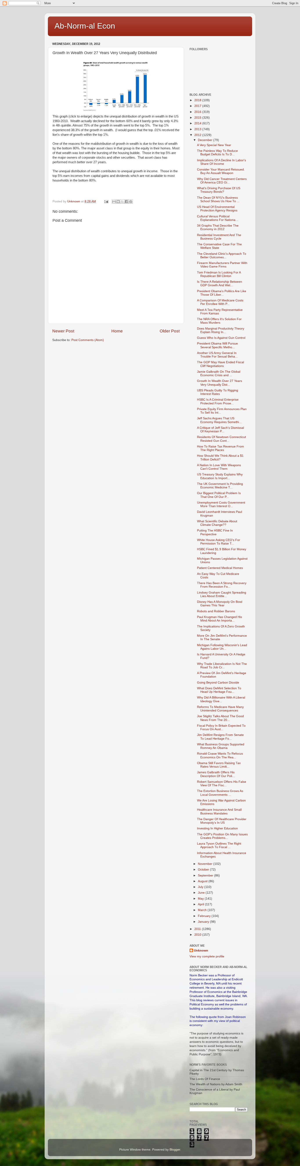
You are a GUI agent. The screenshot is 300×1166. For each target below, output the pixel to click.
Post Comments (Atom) (87, 340)
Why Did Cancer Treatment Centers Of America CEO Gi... (222, 180)
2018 (198, 100)
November (205, 863)
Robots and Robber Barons (216, 611)
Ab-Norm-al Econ (84, 25)
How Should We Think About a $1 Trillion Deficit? (220, 457)
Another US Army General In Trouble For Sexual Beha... (217, 354)
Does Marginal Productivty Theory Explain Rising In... (220, 330)
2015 (198, 117)
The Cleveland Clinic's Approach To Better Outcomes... (221, 255)
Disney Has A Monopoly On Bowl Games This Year (219, 603)
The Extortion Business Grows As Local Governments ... (220, 792)
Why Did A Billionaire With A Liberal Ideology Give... (221, 699)
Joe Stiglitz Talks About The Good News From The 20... (220, 718)
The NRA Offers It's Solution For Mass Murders (219, 320)
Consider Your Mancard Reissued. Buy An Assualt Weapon (221, 171)
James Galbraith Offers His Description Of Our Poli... (216, 774)
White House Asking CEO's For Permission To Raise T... (218, 541)
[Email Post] (106, 201)
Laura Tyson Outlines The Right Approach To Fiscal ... (219, 845)
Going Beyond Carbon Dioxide (218, 682)
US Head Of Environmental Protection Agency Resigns (217, 208)
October (204, 869)
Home (117, 331)
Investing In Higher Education (217, 828)
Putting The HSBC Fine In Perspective (215, 532)
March (203, 910)
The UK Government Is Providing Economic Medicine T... (220, 485)
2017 (198, 106)
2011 (198, 929)
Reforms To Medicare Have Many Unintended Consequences (220, 708)
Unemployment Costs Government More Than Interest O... (221, 504)
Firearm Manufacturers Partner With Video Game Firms (222, 264)
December (205, 140)
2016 (198, 112)
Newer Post (63, 331)
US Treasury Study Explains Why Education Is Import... (220, 476)
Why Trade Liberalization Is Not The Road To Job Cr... (222, 665)
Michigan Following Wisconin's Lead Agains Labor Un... (222, 647)
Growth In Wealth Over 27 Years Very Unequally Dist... (219, 382)
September (206, 875)
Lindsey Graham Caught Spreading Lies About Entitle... (221, 594)
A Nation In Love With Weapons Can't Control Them (219, 467)
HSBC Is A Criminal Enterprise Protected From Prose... (218, 401)
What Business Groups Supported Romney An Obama (220, 746)
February (204, 916)
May (201, 898)
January (204, 921)
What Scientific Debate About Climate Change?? (217, 523)
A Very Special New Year (214, 145)
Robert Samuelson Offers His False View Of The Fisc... (221, 783)
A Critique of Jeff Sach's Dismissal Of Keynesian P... (220, 429)
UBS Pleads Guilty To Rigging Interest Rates (217, 392)
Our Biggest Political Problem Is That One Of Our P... (219, 494)
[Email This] (114, 201)
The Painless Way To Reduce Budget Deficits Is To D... (217, 152)
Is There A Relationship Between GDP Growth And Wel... (219, 283)
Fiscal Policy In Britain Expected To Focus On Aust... (221, 727)
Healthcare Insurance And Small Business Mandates (219, 811)
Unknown (201, 950)
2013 (198, 129)
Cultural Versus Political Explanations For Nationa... (217, 218)
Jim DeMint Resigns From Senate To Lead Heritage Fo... (220, 736)
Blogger (175, 1149)
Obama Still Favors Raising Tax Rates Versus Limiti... (219, 764)
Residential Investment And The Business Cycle (219, 236)
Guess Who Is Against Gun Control (221, 337)
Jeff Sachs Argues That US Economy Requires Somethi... (219, 420)
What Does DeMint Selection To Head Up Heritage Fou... (219, 690)
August (203, 881)
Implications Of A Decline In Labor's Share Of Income (221, 162)
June (202, 892)
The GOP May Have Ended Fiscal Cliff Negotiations (220, 364)
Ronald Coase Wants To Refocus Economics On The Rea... (220, 755)
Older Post (170, 331)
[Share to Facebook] (126, 201)
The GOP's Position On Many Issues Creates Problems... (222, 836)
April (201, 904)
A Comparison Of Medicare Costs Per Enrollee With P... (220, 302)
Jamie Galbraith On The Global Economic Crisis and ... (218, 373)
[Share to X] (122, 201)
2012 (198, 135)
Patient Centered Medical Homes (220, 568)
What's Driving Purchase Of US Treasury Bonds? (218, 190)
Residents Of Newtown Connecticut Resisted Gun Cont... (221, 438)
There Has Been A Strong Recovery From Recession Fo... (221, 584)
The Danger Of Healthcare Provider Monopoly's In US (221, 821)
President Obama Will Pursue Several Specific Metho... (217, 345)
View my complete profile (207, 956)
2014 (198, 123)
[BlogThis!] (118, 201)
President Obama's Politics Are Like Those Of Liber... (221, 293)
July (201, 887)
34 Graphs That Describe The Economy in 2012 (218, 227)
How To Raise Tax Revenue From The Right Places (220, 448)
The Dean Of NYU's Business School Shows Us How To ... (218, 199)
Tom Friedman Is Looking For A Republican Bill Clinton (219, 274)
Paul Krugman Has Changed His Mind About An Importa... (219, 618)
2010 (198, 934)
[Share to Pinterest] (130, 201)
